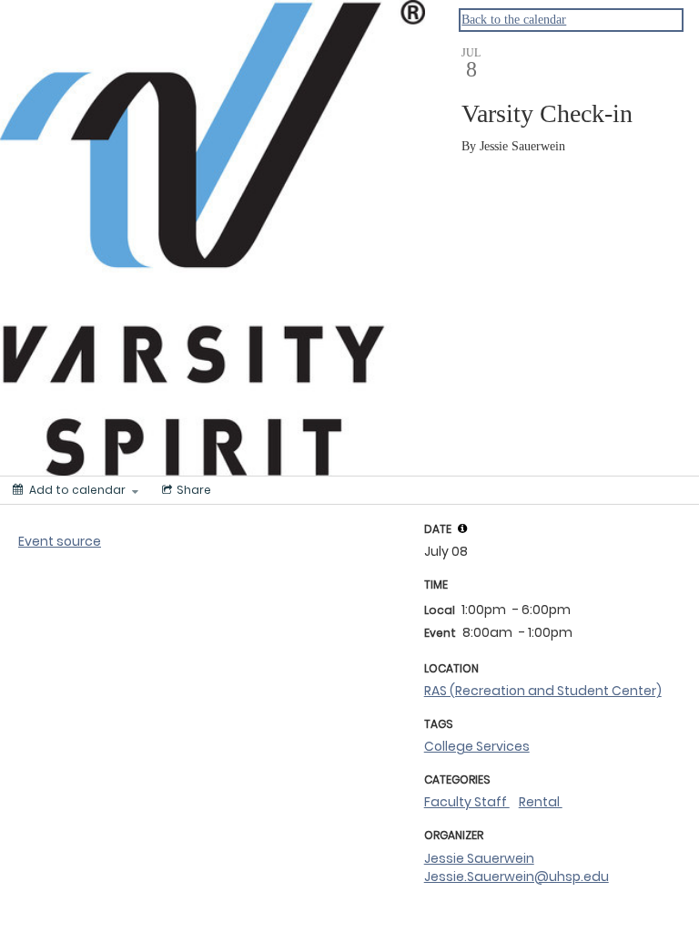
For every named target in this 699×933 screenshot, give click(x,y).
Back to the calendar (513, 19)
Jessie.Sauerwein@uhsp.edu (516, 876)
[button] (462, 528)
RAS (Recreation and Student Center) (543, 691)
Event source (59, 541)
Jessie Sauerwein (479, 858)
